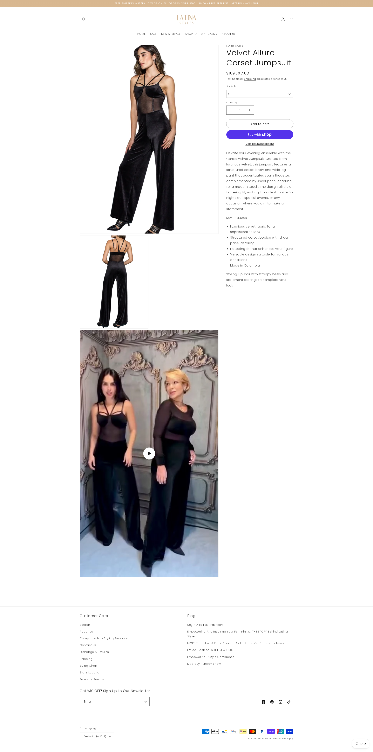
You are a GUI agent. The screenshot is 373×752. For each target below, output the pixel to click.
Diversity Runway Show (204, 664)
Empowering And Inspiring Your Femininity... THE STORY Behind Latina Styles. (237, 634)
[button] (84, 19)
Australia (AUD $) (95, 736)
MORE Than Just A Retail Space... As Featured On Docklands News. (236, 643)
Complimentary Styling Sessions (104, 638)
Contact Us (88, 645)
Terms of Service (92, 679)
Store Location (90, 672)
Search (85, 625)
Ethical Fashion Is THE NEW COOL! (211, 650)
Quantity (231, 102)
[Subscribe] (145, 701)
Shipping (250, 78)
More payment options (260, 143)
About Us (86, 631)
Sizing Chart (88, 666)
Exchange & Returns (94, 652)
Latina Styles (264, 738)
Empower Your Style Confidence (210, 657)
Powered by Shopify (282, 738)
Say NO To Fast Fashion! (205, 625)
